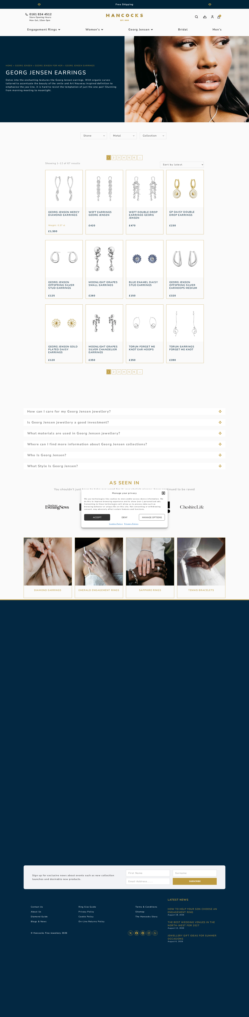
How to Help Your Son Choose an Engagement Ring (192, 911)
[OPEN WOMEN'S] (102, 29)
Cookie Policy (116, 524)
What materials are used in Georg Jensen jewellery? (73, 433)
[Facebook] (136, 933)
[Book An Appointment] (205, 17)
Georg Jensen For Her (49, 65)
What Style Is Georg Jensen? (52, 466)
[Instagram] (148, 933)
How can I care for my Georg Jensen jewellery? (69, 411)
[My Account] (212, 16)
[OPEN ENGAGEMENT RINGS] (59, 29)
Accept (97, 517)
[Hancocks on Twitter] (130, 933)
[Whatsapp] (155, 933)
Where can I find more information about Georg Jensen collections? (87, 444)
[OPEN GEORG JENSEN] (151, 29)
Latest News (178, 899)
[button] (163, 493)
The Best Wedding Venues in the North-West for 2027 (191, 924)
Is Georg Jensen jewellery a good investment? (68, 422)
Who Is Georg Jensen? (46, 455)
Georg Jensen (23, 65)
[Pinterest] (142, 933)
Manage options (152, 517)
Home (9, 65)
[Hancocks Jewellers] (124, 17)
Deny (124, 517)
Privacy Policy (131, 524)
